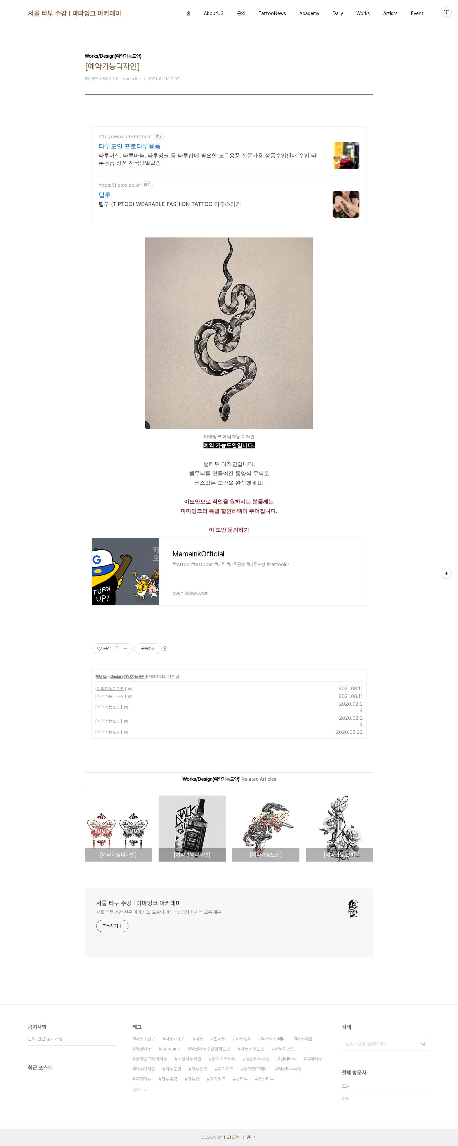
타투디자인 (145, 1069)
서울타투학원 (189, 1058)
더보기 (137, 1090)
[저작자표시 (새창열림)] (165, 648)
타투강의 (244, 1038)
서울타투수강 (290, 1069)
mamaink (170, 1048)
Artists (390, 13)
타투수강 (169, 1079)
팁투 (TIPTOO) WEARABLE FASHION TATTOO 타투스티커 (170, 204)
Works (363, 13)
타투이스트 (285, 1048)
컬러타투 (288, 1058)
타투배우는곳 (252, 1048)
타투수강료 (145, 1038)
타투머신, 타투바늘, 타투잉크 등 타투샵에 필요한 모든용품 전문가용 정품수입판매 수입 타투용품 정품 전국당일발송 (208, 159)
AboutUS (214, 13)
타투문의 (199, 1069)
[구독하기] (446, 573)
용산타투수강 (258, 1058)
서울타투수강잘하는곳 (210, 1048)
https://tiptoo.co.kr (119, 185)
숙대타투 (314, 1058)
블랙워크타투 (224, 1058)
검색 (423, 1043)
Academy (309, 13)
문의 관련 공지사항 (45, 1038)
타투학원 (304, 1038)
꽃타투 (242, 1079)
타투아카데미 (274, 1038)
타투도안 (173, 1069)
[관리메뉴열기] (446, 12)
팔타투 (220, 1038)
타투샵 (193, 1079)
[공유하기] (117, 649)
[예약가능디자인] (110, 688)
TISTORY (231, 1137)
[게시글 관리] (125, 649)
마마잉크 (218, 1079)
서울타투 (143, 1048)
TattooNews (272, 13)
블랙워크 (226, 1069)
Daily (338, 13)
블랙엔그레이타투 (151, 1058)
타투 (199, 1038)
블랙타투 (143, 1079)
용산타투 (266, 1079)
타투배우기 (175, 1038)
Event (417, 13)
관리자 (252, 1137)
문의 (241, 13)
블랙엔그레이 (256, 1069)
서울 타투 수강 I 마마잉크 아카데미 (74, 13)
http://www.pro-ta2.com (125, 136)
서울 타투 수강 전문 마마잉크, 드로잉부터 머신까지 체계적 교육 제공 (158, 912)
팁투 (105, 194)
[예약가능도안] (108, 706)
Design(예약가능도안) (128, 676)
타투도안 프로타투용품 (130, 146)
